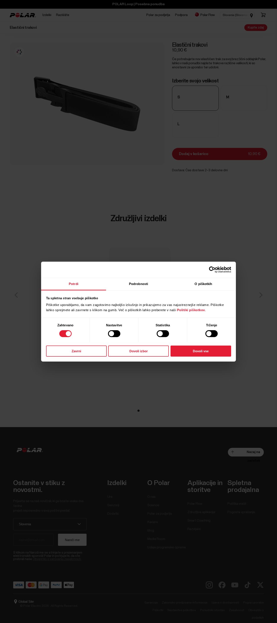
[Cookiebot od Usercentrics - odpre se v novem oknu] (212, 269)
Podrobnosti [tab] (138, 283)
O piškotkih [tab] (203, 283)
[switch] (114, 333)
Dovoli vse (201, 351)
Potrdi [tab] (73, 283)
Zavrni (76, 351)
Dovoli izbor (138, 351)
